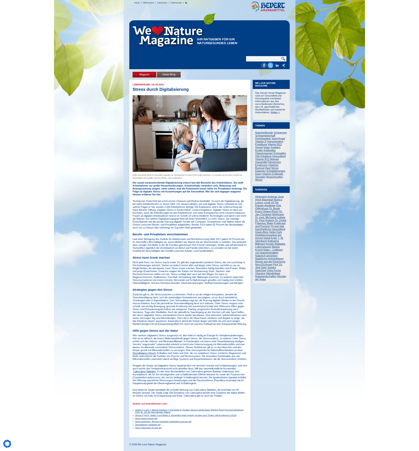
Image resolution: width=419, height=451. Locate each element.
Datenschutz (176, 3)
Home (137, 3)
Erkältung (266, 156)
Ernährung (261, 165)
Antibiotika (269, 150)
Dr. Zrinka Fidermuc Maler (270, 222)
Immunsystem (275, 141)
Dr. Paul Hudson (264, 220)
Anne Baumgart (264, 199)
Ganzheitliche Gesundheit (270, 229)
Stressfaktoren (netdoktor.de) (148, 425)
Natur (267, 147)
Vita (257, 156)
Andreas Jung (275, 196)
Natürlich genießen (266, 255)
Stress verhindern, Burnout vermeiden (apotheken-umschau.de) (163, 422)
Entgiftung (261, 144)
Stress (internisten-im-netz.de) (148, 428)
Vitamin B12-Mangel (267, 159)
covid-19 (269, 202)
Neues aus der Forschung (270, 261)
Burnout (259, 168)
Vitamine (273, 165)
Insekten (275, 147)
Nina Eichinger (264, 264)
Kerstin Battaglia (275, 244)
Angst (281, 138)
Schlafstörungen (275, 171)
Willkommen (148, 3)
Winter (259, 179)
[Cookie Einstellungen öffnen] (7, 446)
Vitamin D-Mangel (272, 174)
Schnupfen (279, 153)
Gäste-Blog (168, 74)
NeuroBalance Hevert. (144, 353)
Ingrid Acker (270, 238)
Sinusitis (260, 177)
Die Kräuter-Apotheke (267, 204)
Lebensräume (141, 84)
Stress (275, 168)
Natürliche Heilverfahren (269, 258)
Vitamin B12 (275, 144)
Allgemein (261, 196)
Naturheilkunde (264, 132)
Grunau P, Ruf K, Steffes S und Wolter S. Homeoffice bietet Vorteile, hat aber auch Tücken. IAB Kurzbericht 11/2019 (186, 415)
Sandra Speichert (265, 269)
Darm (258, 174)
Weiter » (275, 112)
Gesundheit (279, 156)
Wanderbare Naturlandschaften (267, 275)
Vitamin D (261, 141)
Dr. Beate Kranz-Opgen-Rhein (267, 210)
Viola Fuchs (274, 270)
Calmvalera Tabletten (144, 371)
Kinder (259, 150)
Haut (268, 168)
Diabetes (260, 171)
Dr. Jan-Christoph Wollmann (269, 213)
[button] (264, 65)
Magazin (144, 74)
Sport (275, 138)
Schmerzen (280, 132)
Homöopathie (263, 138)
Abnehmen (274, 162)
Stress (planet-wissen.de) (146, 418)
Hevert (259, 147)
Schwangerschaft (265, 135)
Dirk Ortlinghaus (268, 207)
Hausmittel (261, 162)
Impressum (162, 3)
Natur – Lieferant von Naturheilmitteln (269, 251)
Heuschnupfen (274, 177)
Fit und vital (277, 226)
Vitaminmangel (264, 153)
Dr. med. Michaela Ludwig (270, 217)
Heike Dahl (275, 232)
